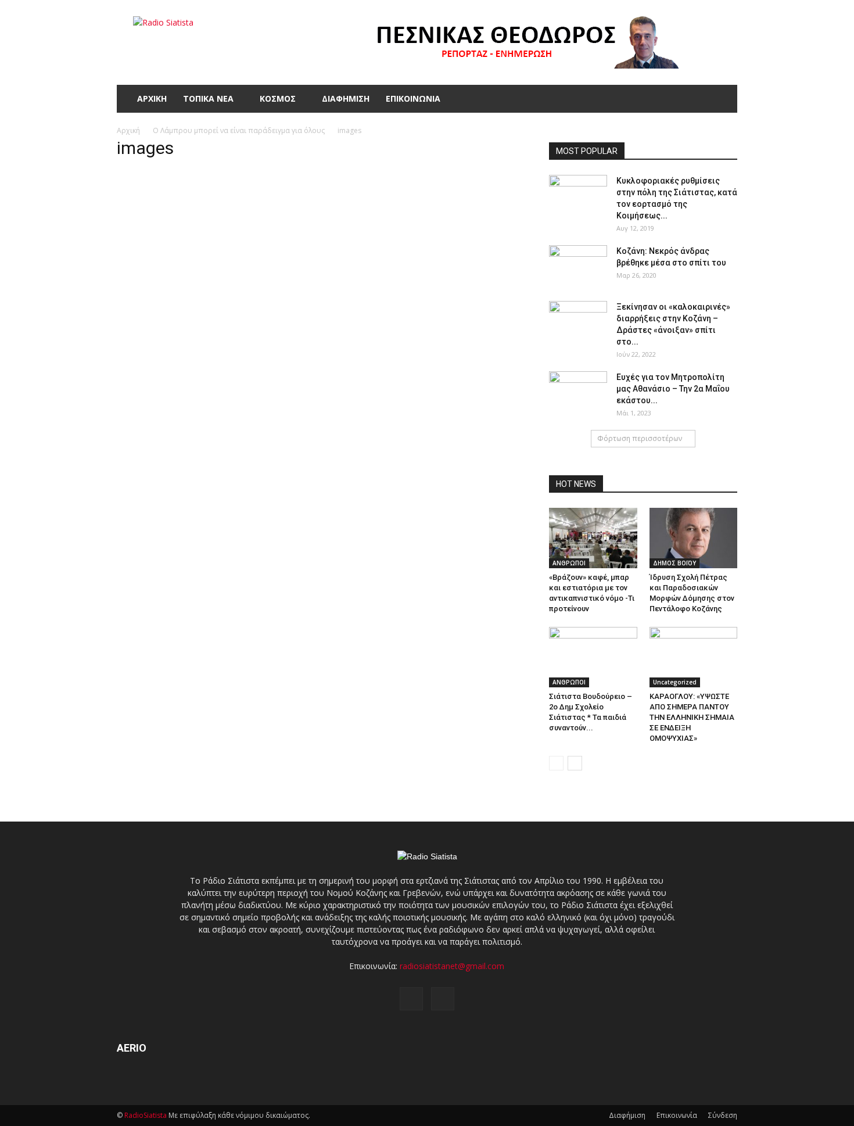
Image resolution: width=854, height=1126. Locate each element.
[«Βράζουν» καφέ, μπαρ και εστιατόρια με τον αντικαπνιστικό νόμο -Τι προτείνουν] (593, 538)
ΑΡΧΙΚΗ (152, 98)
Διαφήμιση (627, 1115)
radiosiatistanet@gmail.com (452, 965)
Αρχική (128, 130)
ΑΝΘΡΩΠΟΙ (569, 563)
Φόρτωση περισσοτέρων (639, 438)
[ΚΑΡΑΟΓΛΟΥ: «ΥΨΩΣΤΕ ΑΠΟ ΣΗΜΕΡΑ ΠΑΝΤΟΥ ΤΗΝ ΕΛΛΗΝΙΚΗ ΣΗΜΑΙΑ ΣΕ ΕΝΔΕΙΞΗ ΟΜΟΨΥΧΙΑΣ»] (694, 657)
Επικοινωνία (676, 1115)
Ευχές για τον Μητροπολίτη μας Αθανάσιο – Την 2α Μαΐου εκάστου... (673, 388)
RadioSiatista (145, 1115)
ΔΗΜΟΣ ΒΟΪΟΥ (674, 563)
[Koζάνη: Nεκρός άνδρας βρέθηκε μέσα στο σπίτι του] (578, 265)
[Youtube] (442, 998)
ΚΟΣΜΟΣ (278, 98)
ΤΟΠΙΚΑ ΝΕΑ (208, 98)
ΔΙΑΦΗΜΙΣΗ (345, 98)
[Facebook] (411, 998)
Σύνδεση (722, 1115)
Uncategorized (675, 682)
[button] (723, 99)
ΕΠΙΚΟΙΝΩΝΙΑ (413, 98)
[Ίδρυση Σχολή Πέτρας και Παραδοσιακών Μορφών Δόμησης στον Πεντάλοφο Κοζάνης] (694, 538)
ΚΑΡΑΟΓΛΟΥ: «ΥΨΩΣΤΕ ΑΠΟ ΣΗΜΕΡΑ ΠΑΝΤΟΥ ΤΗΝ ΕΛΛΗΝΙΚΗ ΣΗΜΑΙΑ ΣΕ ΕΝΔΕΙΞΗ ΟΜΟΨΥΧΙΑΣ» (692, 717)
